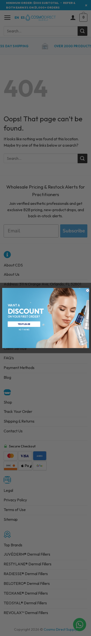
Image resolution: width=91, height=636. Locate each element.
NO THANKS (23, 329)
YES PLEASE (24, 324)
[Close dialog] (87, 290)
